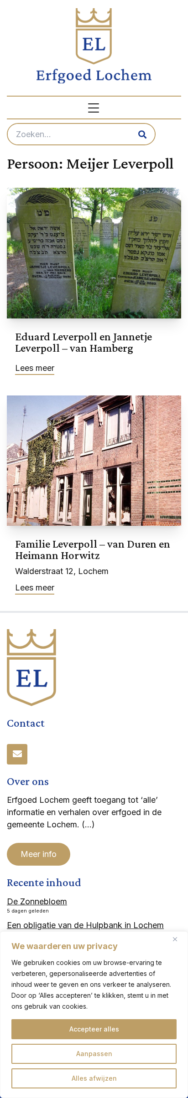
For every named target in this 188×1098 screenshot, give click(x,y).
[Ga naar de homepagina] (94, 45)
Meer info (39, 854)
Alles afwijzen (94, 1078)
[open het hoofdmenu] (94, 107)
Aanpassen (94, 1053)
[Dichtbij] (178, 939)
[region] (94, 1014)
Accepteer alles (94, 1029)
